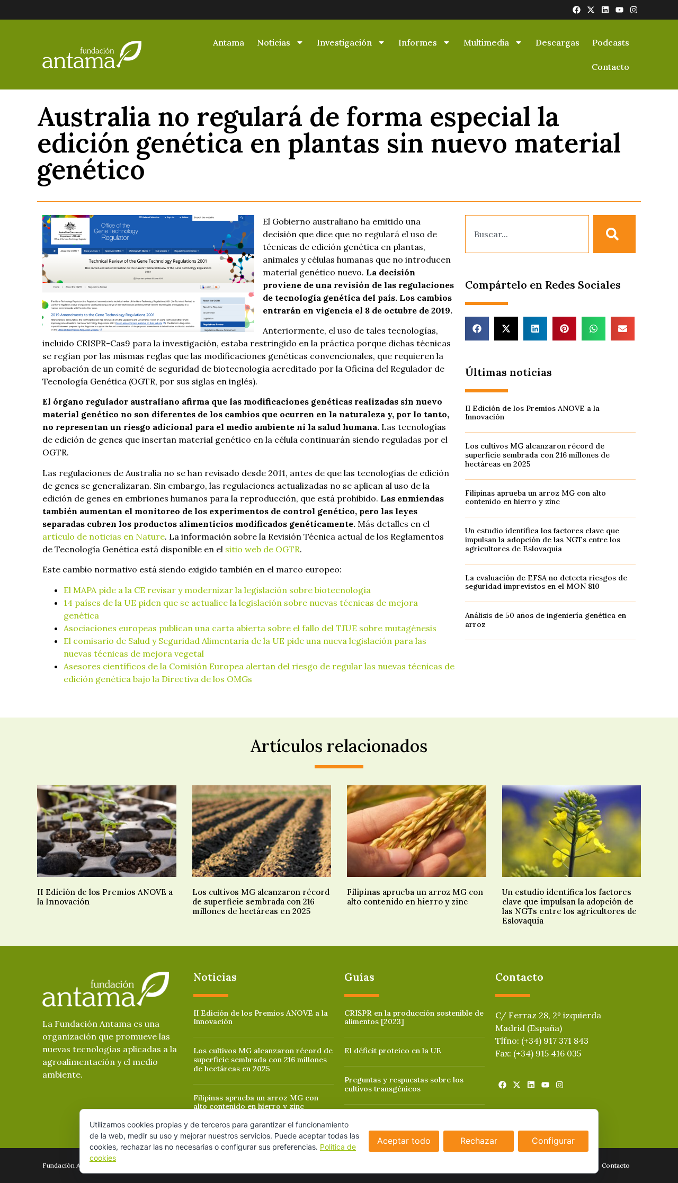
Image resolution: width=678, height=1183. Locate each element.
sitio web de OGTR (262, 549)
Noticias (273, 42)
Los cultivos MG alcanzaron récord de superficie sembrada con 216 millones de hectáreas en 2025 (537, 455)
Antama (228, 42)
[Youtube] (619, 10)
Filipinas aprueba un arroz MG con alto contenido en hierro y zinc (535, 497)
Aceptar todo (404, 1140)
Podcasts (610, 42)
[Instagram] (634, 10)
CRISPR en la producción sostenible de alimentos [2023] (414, 1017)
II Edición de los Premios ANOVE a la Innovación (532, 413)
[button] (477, 328)
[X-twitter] (591, 10)
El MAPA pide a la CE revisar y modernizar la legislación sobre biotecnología (217, 590)
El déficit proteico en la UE (392, 1050)
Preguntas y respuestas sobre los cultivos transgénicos (403, 1084)
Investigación (344, 42)
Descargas (557, 42)
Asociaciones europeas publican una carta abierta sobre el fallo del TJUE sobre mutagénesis (250, 628)
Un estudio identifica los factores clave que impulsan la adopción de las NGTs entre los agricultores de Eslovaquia (542, 539)
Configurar (553, 1140)
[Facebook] (576, 10)
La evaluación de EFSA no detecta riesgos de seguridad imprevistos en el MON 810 (546, 582)
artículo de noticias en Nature (103, 536)
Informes (417, 42)
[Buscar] (614, 234)
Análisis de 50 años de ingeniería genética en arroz (545, 620)
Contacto (610, 66)
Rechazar (478, 1140)
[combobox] (527, 234)
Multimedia (486, 42)
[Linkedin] (605, 10)
